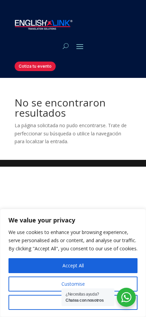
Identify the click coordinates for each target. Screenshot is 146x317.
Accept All (73, 265)
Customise (73, 284)
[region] (73, 263)
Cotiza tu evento (35, 66)
